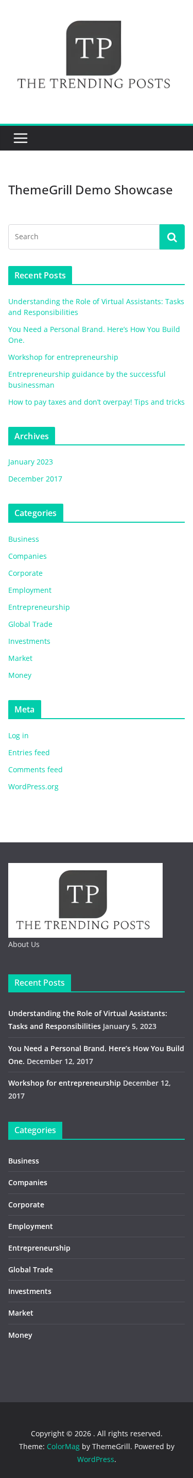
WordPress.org (33, 786)
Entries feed (29, 752)
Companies (27, 556)
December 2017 (35, 479)
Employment (29, 590)
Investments (29, 641)
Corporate (25, 573)
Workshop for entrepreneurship (63, 357)
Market (20, 658)
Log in (18, 735)
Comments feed (35, 769)
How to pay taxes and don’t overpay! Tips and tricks (96, 402)
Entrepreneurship (39, 607)
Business (23, 539)
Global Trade (30, 624)
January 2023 (30, 462)
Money (19, 675)
